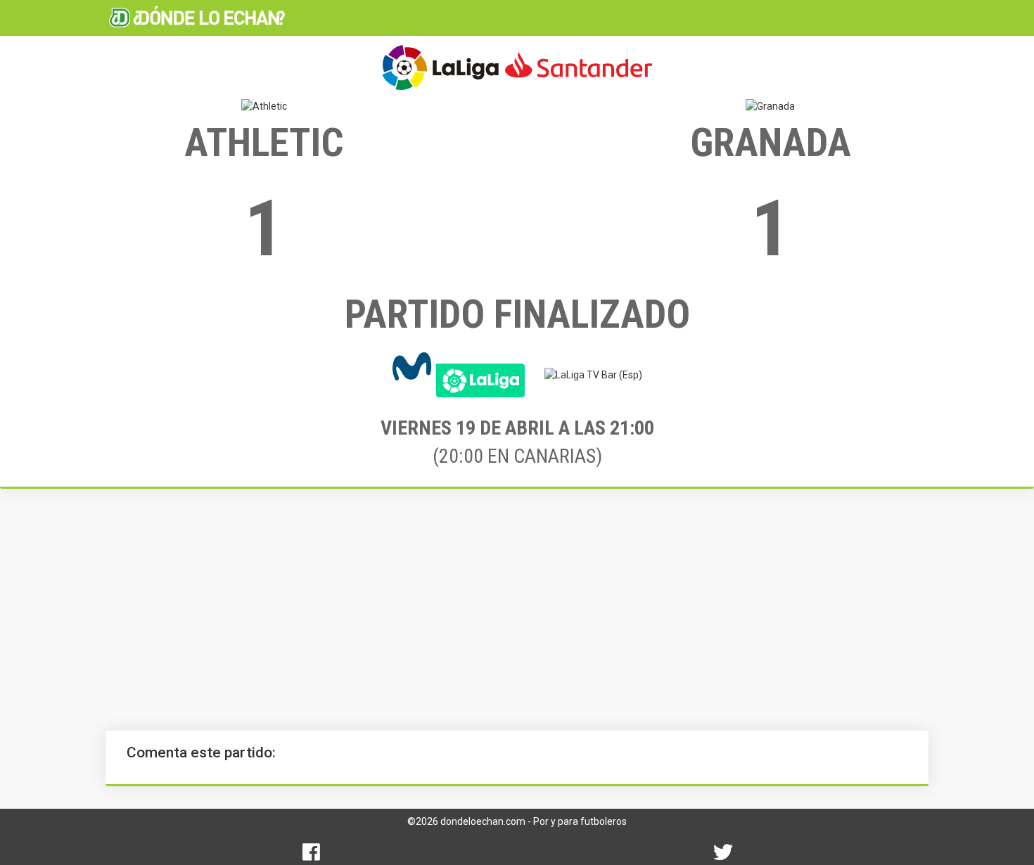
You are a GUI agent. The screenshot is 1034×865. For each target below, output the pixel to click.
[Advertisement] (517, 609)
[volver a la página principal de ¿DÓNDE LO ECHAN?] (197, 17)
